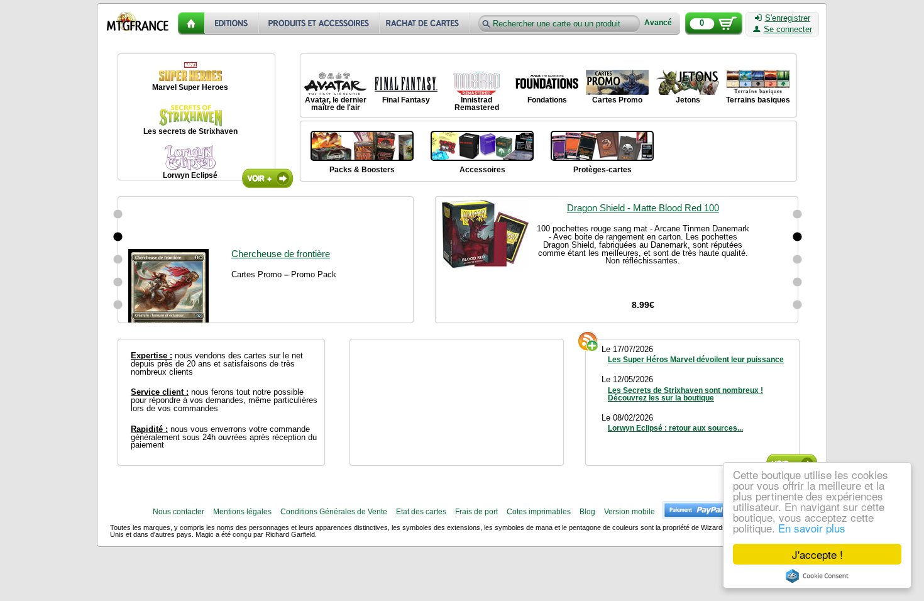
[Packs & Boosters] (362, 144)
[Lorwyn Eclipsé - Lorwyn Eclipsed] (190, 157)
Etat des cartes (421, 511)
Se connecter (788, 29)
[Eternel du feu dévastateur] (118, 282)
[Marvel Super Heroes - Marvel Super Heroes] (190, 69)
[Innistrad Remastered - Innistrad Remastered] (476, 82)
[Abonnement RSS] (588, 341)
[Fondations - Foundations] (546, 82)
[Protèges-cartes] (602, 144)
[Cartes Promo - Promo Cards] (617, 82)
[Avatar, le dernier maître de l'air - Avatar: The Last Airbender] (335, 82)
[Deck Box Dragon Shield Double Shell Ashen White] (798, 282)
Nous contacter (178, 511)
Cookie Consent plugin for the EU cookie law (817, 576)
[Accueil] (191, 23)
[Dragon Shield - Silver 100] (798, 214)
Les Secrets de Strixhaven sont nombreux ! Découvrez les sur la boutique (685, 394)
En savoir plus (811, 528)
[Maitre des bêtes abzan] (118, 237)
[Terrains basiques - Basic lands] (758, 82)
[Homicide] (118, 214)
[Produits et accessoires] (319, 23)
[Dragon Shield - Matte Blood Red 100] (798, 237)
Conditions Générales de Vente (333, 511)
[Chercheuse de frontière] (118, 260)
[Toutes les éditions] (232, 23)
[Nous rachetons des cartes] (426, 23)
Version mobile (629, 511)
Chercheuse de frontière (280, 207)
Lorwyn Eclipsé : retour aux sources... (675, 428)
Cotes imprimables (539, 511)
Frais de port (476, 511)
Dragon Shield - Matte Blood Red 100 (643, 207)
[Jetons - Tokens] (687, 82)
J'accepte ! (817, 554)
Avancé (658, 22)
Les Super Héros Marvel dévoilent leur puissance (696, 359)
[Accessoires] (482, 144)
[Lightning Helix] (118, 305)
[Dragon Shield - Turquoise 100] (798, 305)
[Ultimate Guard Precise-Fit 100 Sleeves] (798, 260)
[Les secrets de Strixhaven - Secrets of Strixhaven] (190, 113)
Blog (587, 511)
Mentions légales (242, 511)
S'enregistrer (787, 18)
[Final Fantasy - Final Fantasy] (406, 82)
